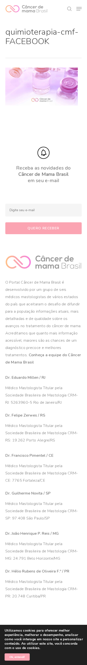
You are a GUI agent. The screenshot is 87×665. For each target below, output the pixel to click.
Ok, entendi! (17, 657)
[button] (79, 8)
